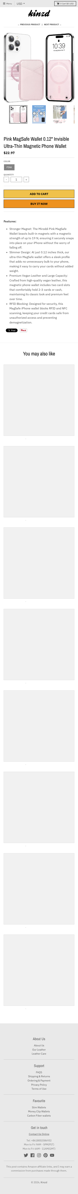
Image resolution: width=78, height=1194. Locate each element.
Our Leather (39, 1049)
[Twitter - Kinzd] (26, 1155)
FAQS (39, 1072)
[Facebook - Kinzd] (32, 1155)
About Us (39, 1045)
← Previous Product (29, 24)
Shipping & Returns (39, 1076)
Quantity (9, 174)
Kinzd (44, 1182)
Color (7, 161)
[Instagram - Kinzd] (39, 1155)
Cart (67, 3)
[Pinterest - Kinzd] (45, 1155)
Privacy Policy (39, 1084)
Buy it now (39, 204)
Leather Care (39, 1053)
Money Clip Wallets (39, 1111)
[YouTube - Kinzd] (52, 1155)
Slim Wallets (39, 1107)
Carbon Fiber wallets (39, 1115)
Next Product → (52, 24)
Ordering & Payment (39, 1080)
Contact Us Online (39, 1134)
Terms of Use (39, 1088)
